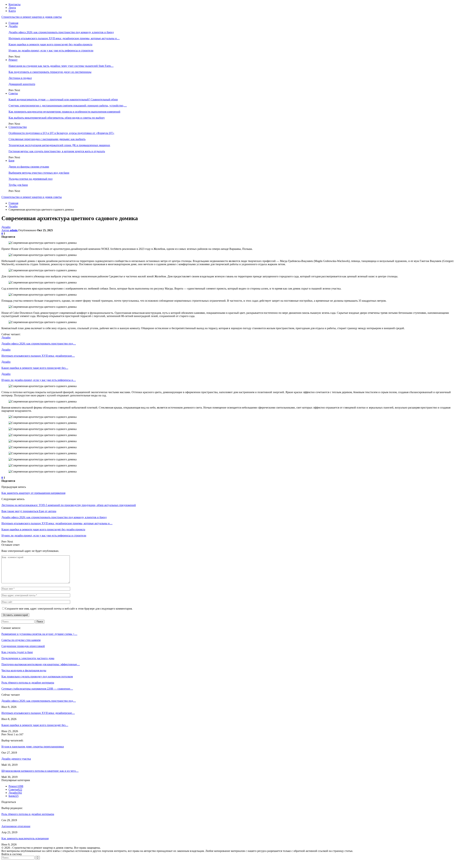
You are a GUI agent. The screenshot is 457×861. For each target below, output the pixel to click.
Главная (13, 22)
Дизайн (13, 26)
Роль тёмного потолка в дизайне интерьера (27, 814)
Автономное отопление (15, 826)
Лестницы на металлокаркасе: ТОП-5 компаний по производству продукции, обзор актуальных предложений (68, 505)
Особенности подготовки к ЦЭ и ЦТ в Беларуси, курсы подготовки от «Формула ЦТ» (61, 133)
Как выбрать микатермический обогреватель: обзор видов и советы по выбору (57, 117)
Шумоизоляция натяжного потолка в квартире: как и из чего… (40, 770)
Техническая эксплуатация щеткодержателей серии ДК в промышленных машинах (59, 145)
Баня (11, 160)
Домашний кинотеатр (22, 84)
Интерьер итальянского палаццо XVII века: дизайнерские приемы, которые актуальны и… (64, 38)
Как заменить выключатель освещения (25, 838)
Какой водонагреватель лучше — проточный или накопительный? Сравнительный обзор (63, 99)
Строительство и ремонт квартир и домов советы (31, 16)
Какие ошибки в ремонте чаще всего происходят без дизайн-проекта (50, 44)
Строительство (18, 126)
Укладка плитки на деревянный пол (30, 178)
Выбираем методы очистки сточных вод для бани (39, 172)
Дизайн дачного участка (16, 758)
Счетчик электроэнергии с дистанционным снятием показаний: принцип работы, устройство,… (68, 105)
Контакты (15, 4)
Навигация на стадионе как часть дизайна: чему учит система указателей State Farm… (61, 65)
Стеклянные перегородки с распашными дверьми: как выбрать (47, 139)
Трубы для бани (18, 184)
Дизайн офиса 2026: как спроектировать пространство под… (38, 700)
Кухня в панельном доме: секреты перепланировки (32, 746)
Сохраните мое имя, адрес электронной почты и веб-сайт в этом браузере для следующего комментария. (68, 608)
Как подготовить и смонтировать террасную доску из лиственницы (50, 71)
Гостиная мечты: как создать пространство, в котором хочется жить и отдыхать (57, 151)
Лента (12, 7)
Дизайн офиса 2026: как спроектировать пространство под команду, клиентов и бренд (61, 32)
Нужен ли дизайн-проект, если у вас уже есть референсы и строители (51, 50)
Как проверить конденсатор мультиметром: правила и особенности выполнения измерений (64, 111)
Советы (13, 93)
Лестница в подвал (20, 78)
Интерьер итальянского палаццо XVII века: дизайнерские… (38, 712)
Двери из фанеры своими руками (29, 166)
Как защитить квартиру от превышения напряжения (33, 492)
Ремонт (13, 59)
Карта (12, 10)
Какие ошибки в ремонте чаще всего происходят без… (34, 725)
